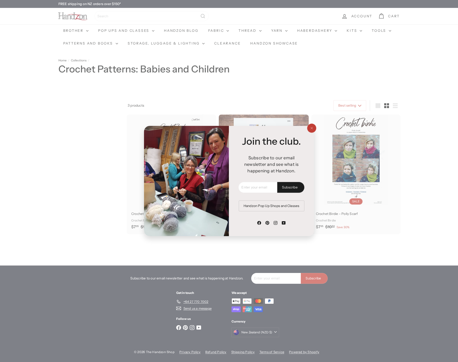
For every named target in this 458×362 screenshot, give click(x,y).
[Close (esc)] (311, 128)
